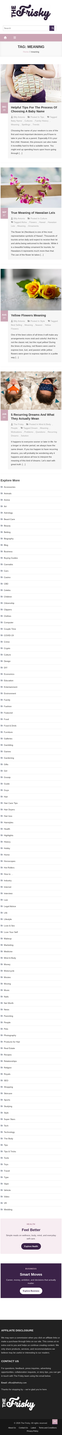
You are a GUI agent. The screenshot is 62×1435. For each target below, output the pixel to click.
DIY (5, 667)
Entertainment (10, 687)
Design (7, 661)
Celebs (7, 590)
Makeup (8, 938)
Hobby (7, 848)
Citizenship (9, 603)
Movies (7, 977)
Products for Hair (12, 1042)
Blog (6, 545)
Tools (6, 1158)
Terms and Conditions (48, 1428)
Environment (10, 693)
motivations (16, 432)
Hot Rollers (9, 867)
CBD (6, 584)
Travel (7, 1171)
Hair (6, 796)
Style (42, 321)
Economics (9, 674)
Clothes (7, 616)
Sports (7, 1100)
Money (7, 964)
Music (6, 990)
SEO (6, 1080)
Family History (41, 121)
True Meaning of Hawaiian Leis (33, 212)
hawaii (42, 222)
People (14, 428)
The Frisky (19, 424)
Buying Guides (11, 558)
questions (40, 432)
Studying (8, 1106)
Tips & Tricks (10, 1151)
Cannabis (8, 564)
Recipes (8, 1054)
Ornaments (33, 226)
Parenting (8, 1016)
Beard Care (9, 519)
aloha (24, 222)
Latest (33, 1428)
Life (5, 913)
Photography (10, 1035)
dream (34, 428)
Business (8, 551)
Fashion (8, 706)
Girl (5, 771)
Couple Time (10, 629)
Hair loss (8, 816)
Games (7, 751)
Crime (7, 642)
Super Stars (9, 1119)
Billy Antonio (19, 117)
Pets (6, 1029)
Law (6, 900)
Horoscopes (9, 861)
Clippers (8, 609)
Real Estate (9, 1048)
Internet (7, 887)
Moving (7, 984)
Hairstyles (8, 822)
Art (5, 506)
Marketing (8, 945)
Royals (7, 1074)
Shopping (8, 1087)
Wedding (8, 1209)
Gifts (6, 764)
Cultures (29, 121)
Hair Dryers (9, 809)
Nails (6, 996)
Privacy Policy (32, 1431)
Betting (7, 532)
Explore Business (31, 1291)
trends (36, 124)
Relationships (10, 1061)
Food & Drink (10, 725)
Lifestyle (8, 919)
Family (7, 700)
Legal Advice (10, 906)
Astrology (8, 513)
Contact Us (23, 1428)
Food (6, 719)
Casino (7, 577)
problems (28, 432)
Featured (8, 713)
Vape (6, 1184)
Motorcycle (9, 971)
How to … (8, 874)
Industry (8, 880)
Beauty (7, 525)
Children (8, 596)
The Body (8, 1138)
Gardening (9, 758)
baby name (16, 121)
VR (5, 1203)
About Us (12, 1428)
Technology (9, 1132)
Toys (6, 1164)
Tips (42, 117)
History (7, 842)
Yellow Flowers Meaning (28, 315)
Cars (6, 571)
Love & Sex (9, 925)
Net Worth (9, 1003)
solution (25, 435)
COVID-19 (9, 635)
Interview (8, 893)
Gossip (7, 777)
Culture (43, 218)
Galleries (8, 738)
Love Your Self (11, 932)
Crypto (7, 648)
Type (6, 1177)
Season (38, 325)
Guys (6, 790)
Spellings (26, 124)
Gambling (8, 745)
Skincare (8, 1093)
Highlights (8, 835)
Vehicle (7, 1190)
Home (7, 854)
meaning (15, 124)
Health (7, 829)
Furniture (8, 732)
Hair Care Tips (11, 803)
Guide (7, 784)
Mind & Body (45, 424)
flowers (33, 222)
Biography (9, 538)
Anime (7, 500)
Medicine (8, 951)
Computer (8, 622)
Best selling (16, 325)
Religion (8, 1067)
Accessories (9, 487)
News (6, 1009)
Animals (7, 493)
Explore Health (31, 1246)
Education (8, 680)
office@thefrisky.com (17, 1383)
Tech (6, 1125)
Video (6, 1196)
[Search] (51, 28)
